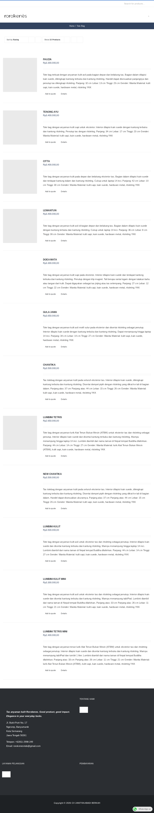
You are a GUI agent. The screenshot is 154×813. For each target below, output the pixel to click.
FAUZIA (47, 59)
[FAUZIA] (20, 75)
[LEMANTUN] (20, 226)
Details (64, 94)
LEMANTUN (50, 210)
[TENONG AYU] (20, 127)
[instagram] (10, 3)
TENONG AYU (51, 112)
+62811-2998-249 (24, 741)
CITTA (46, 161)
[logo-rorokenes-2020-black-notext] (16, 12)
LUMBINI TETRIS (52, 417)
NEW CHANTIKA (52, 474)
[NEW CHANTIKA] (20, 490)
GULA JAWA (50, 312)
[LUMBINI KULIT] (20, 542)
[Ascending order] (38, 40)
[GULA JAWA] (20, 328)
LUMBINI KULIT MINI (54, 579)
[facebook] (5, 3)
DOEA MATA (50, 259)
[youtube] (15, 3)
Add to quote (50, 94)
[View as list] (80, 40)
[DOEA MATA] (20, 275)
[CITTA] (20, 177)
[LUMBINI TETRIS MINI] (20, 647)
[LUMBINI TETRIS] (20, 433)
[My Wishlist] (148, 15)
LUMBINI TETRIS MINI (55, 631)
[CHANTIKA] (20, 380)
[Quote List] (144, 15)
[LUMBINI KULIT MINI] (20, 595)
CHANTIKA (49, 364)
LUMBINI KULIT (51, 526)
